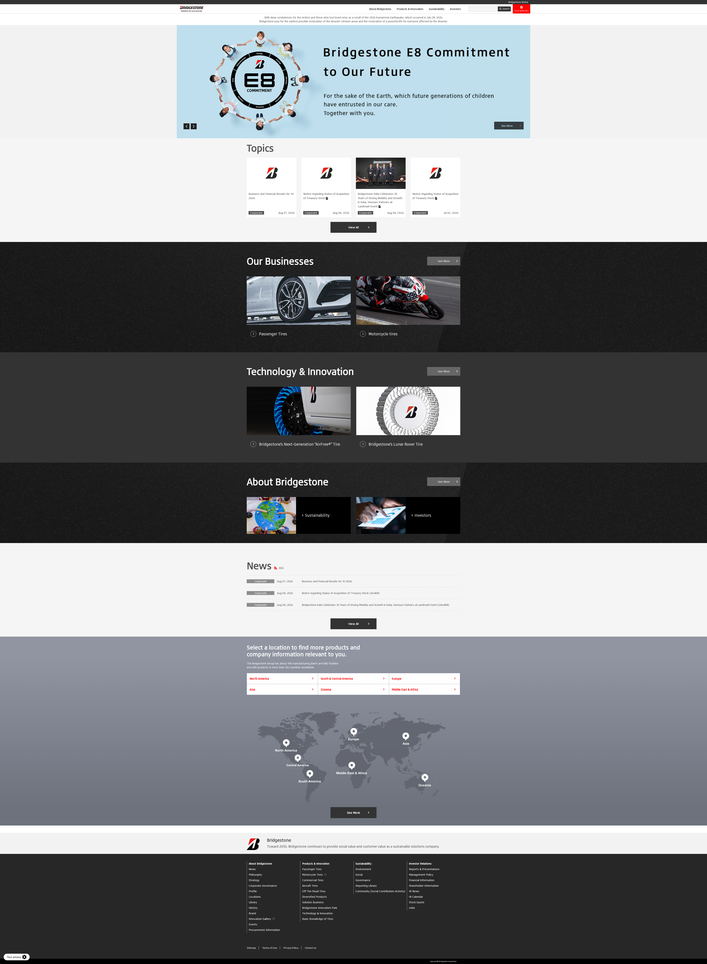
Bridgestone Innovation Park (319, 907)
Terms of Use (269, 947)
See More (353, 812)
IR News (414, 891)
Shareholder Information (424, 885)
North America (259, 678)
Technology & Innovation (317, 913)
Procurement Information (264, 930)
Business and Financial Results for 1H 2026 (271, 196)
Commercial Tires (312, 880)
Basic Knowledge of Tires (317, 919)
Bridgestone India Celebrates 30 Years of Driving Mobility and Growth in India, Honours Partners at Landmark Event (380, 200)
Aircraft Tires (310, 885)
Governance (363, 880)
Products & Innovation (410, 8)
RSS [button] (281, 568)
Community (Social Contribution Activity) (380, 891)
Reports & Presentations (424, 869)
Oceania (326, 689)
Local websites (521, 10)
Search (505, 8)
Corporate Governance (263, 885)
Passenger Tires (312, 869)
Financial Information (421, 880)
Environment (363, 869)
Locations (255, 896)
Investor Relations (420, 863)
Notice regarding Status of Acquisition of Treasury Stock (326, 196)
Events (253, 924)
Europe (396, 678)
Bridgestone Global (518, 2)
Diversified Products (314, 896)
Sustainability (436, 8)
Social (359, 874)
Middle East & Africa (405, 689)
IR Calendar (416, 896)
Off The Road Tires (314, 891)
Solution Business (313, 902)
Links (412, 907)
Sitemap (251, 947)
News (259, 565)
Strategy (254, 880)
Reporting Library (366, 885)
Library (253, 902)
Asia (252, 689)
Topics (260, 148)
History (253, 907)
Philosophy (255, 874)
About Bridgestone (380, 8)
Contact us (310, 947)
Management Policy (421, 874)
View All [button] (353, 227)
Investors (455, 8)
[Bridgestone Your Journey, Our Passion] (190, 9)
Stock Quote (416, 902)
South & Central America (337, 678)
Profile (253, 891)
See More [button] (444, 261)
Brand (252, 913)
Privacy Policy (291, 947)
